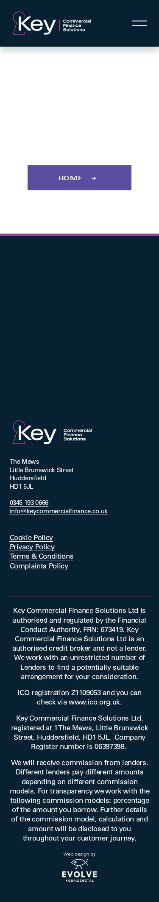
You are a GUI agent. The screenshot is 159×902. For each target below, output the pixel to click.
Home (71, 178)
